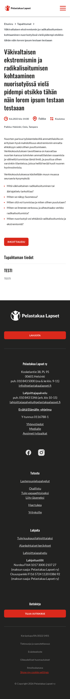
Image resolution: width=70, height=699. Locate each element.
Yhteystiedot (35, 424)
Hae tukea (35, 505)
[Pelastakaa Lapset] (18, 7)
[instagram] (41, 452)
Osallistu (35, 488)
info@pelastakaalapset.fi (35, 385)
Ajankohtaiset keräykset (35, 545)
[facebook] (28, 452)
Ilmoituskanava (35, 667)
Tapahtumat (24, 23)
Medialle (35, 429)
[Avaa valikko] (63, 8)
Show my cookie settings (34, 672)
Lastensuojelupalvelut (35, 481)
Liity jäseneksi (35, 497)
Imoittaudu (16, 241)
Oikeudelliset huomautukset (35, 659)
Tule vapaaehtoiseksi (35, 493)
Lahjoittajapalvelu (35, 553)
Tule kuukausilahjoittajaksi (35, 538)
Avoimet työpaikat (35, 433)
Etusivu (8, 23)
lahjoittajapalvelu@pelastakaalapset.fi (35, 402)
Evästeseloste (35, 651)
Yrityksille (35, 512)
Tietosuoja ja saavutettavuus (35, 643)
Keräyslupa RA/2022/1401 (35, 635)
